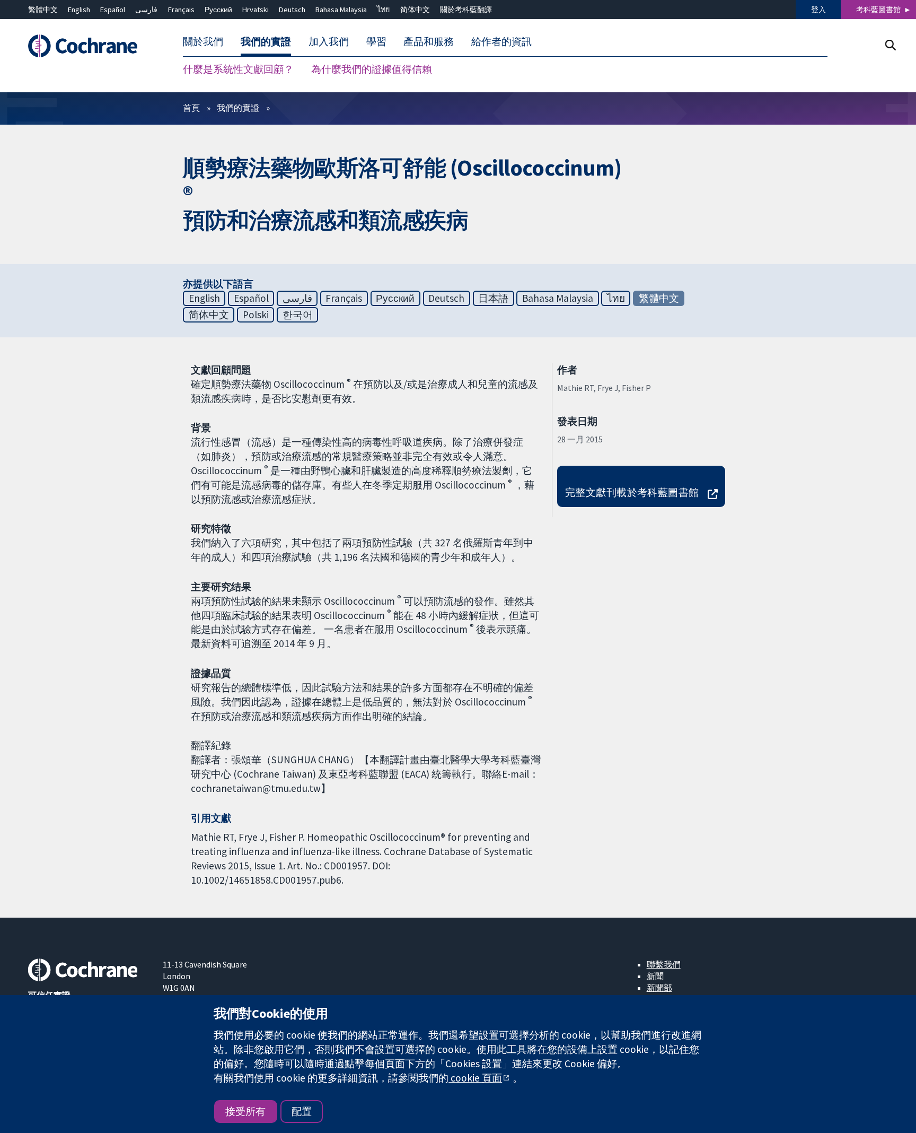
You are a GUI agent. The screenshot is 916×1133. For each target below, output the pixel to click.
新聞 (655, 976)
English (79, 9)
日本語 (493, 298)
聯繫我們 (664, 964)
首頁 (191, 107)
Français (181, 9)
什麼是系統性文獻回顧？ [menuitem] (238, 69)
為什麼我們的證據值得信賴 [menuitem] (371, 69)
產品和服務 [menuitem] (428, 41)
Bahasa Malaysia (341, 9)
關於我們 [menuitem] (203, 41)
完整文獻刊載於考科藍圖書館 (632, 492)
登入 (818, 9)
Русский (218, 9)
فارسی (146, 9)
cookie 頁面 (475, 1077)
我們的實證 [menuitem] (266, 41)
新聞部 (659, 987)
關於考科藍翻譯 (466, 9)
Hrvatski (255, 9)
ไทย (383, 9)
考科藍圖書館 (878, 9)
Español (112, 9)
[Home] (87, 45)
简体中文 (415, 9)
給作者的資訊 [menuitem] (501, 41)
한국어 (298, 314)
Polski (256, 314)
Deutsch (292, 9)
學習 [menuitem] (376, 41)
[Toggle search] (890, 45)
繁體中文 (43, 9)
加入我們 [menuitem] (329, 41)
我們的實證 (238, 107)
